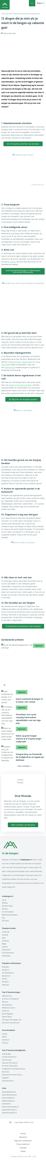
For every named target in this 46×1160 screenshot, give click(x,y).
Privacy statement (23, 1144)
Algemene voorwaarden (23, 1141)
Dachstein (5, 1072)
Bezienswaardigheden (10, 915)
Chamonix (5, 1011)
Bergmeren (6, 976)
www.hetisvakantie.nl (9, 1113)
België (4, 944)
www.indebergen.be (9, 1092)
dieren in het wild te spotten (20, 385)
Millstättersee (7, 996)
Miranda (26, 13)
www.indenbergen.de (9, 1095)
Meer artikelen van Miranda (23, 825)
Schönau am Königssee (10, 999)
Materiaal (5, 985)
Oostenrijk (5, 932)
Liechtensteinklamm (9, 1057)
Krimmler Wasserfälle (10, 1066)
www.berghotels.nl (8, 1101)
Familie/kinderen (8, 973)
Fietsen (4, 979)
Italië (3, 938)
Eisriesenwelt (6, 1060)
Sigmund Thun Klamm (10, 1063)
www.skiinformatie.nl (9, 1110)
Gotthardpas (6, 1054)
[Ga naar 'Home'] (5, 5)
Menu (39, 3)
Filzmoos (5, 1002)
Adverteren (23, 1137)
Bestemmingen (7, 906)
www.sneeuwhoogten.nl (10, 1107)
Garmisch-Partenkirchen (11, 1023)
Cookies (23, 1151)
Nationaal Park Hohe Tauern (12, 1075)
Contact (23, 1133)
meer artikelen (23, 766)
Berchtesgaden (7, 1014)
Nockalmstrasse (8, 1081)
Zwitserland (6, 950)
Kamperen (5, 970)
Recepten (5, 982)
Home (4, 900)
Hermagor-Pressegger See (11, 1020)
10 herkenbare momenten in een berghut (23, 626)
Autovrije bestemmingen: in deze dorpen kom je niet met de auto (23, 271)
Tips (3, 918)
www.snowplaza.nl (8, 1098)
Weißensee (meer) (8, 1008)
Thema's (5, 909)
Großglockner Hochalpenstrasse (13, 1069)
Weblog (4, 903)
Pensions (5, 1043)
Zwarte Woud (7, 1017)
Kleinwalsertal (7, 1005)
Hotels (4, 1037)
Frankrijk (5, 935)
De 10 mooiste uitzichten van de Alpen (23, 144)
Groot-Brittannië (8, 953)
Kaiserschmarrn (14, 362)
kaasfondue (10, 367)
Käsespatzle (27, 362)
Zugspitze (5, 1078)
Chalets (4, 1034)
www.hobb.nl (6, 1104)
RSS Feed (5, 921)
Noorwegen (6, 956)
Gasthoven (6, 1040)
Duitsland (5, 941)
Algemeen (36, 13)
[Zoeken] (32, 3)
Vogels (13, 261)
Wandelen (5, 967)
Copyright (23, 1148)
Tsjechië (5, 947)
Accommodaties (8, 912)
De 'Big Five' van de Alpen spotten (23, 399)
